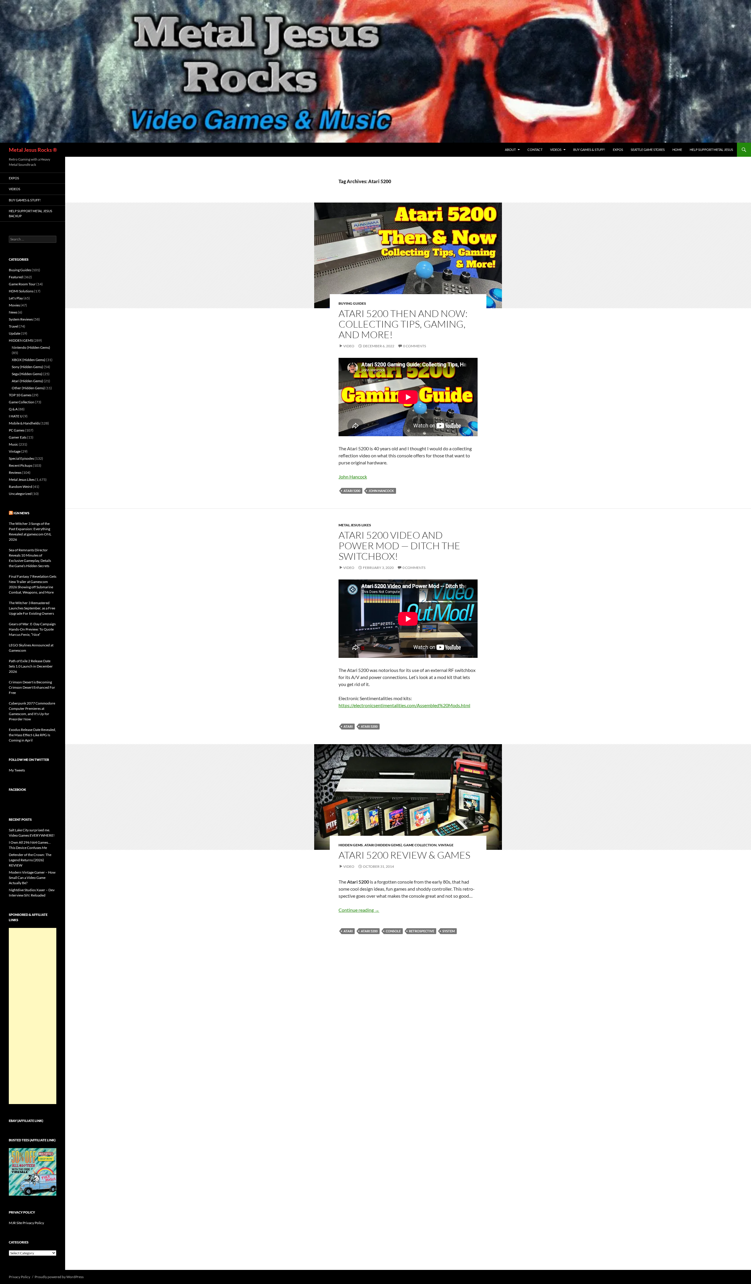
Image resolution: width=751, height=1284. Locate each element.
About (510, 149)
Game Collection (420, 845)
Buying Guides (352, 303)
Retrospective (421, 931)
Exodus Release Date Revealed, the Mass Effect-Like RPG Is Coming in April (32, 734)
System (448, 931)
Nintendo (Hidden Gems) (31, 347)
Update (14, 333)
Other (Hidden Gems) (28, 388)
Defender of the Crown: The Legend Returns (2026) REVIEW (30, 859)
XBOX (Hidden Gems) (28, 360)
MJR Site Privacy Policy (26, 1223)
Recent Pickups (20, 465)
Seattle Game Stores (648, 149)
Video (348, 346)
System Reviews (21, 319)
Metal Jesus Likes (355, 525)
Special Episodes (21, 458)
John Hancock (353, 476)
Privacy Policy (19, 1277)
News (13, 312)
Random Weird (20, 486)
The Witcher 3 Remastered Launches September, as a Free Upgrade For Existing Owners (32, 608)
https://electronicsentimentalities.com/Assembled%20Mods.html (404, 705)
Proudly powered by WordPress (59, 1277)
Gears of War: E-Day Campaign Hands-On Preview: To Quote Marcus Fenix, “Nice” (32, 629)
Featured (16, 277)
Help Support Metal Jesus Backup (30, 213)
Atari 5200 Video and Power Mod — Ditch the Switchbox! (399, 545)
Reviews (15, 472)
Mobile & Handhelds (24, 423)
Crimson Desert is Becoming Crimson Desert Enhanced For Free (32, 687)
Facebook (17, 789)
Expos (618, 149)
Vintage (446, 845)
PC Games (16, 430)
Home (677, 149)
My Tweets (17, 770)
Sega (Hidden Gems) (27, 374)
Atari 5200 (352, 491)
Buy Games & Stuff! (589, 149)
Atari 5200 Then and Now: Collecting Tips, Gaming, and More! (403, 324)
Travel (13, 326)
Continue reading (359, 910)
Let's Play (16, 298)
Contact (534, 149)
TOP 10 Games (20, 395)
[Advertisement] (32, 1016)
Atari (348, 726)
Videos (555, 149)
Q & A (13, 409)
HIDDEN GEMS (351, 845)
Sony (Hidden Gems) (27, 367)
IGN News (21, 513)
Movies (14, 305)
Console (393, 931)
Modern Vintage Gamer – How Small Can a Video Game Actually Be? (32, 877)
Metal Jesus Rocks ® (33, 149)
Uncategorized (20, 493)
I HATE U (16, 416)
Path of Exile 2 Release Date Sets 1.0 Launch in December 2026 (31, 666)
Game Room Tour (22, 284)
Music (13, 444)
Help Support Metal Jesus (711, 149)
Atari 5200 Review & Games (404, 855)
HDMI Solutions (21, 291)
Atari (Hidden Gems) (383, 845)
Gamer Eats (17, 437)
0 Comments (414, 346)
